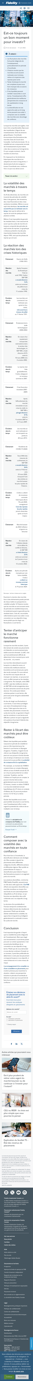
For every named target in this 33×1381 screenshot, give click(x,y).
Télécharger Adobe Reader (12, 1258)
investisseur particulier (14, 1018)
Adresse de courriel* (13, 1009)
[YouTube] (18, 1192)
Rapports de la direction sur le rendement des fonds (13, 1276)
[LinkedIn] (6, 1192)
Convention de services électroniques (15, 1314)
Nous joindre (8, 1239)
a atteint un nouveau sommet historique (21, 582)
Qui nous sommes (9, 1236)
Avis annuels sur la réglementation (14, 1294)
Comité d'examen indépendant (13, 1272)
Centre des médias (9, 1245)
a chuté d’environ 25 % (21, 553)
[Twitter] (12, 1192)
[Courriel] (28, 8)
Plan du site (7, 1255)
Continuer (9, 1377)
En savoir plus (19, 1371)
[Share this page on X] (22, 1044)
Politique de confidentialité (12, 1309)
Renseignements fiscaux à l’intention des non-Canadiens (16, 1340)
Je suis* (8, 1017)
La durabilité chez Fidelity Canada (14, 1297)
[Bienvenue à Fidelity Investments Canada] (12, 3)
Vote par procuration (10, 1283)
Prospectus (7, 1266)
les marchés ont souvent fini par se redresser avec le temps (16, 208)
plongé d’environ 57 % (21, 414)
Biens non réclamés (10, 1320)
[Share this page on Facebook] (11, 1044)
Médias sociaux (8, 1323)
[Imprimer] (24, 8)
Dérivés (6, 1289)
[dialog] (16, 1366)
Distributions (8, 1333)
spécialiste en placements (15, 1020)
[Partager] (21, 8)
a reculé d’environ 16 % (21, 281)
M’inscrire (16, 1031)
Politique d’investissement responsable (15, 1286)
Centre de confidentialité (11, 1311)
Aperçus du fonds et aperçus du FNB (15, 1269)
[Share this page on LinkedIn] (16, 1044)
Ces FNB (26, 884)
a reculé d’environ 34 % (21, 466)
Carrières (7, 1242)
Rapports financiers (10, 1280)
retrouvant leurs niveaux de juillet (21, 311)
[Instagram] (25, 1192)
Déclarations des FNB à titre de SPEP (15, 1336)
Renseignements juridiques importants (15, 1306)
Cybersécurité (8, 1326)
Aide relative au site (10, 1252)
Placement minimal (10, 1291)
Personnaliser (22, 1377)
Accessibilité (8, 1317)
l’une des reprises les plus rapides (21, 508)
